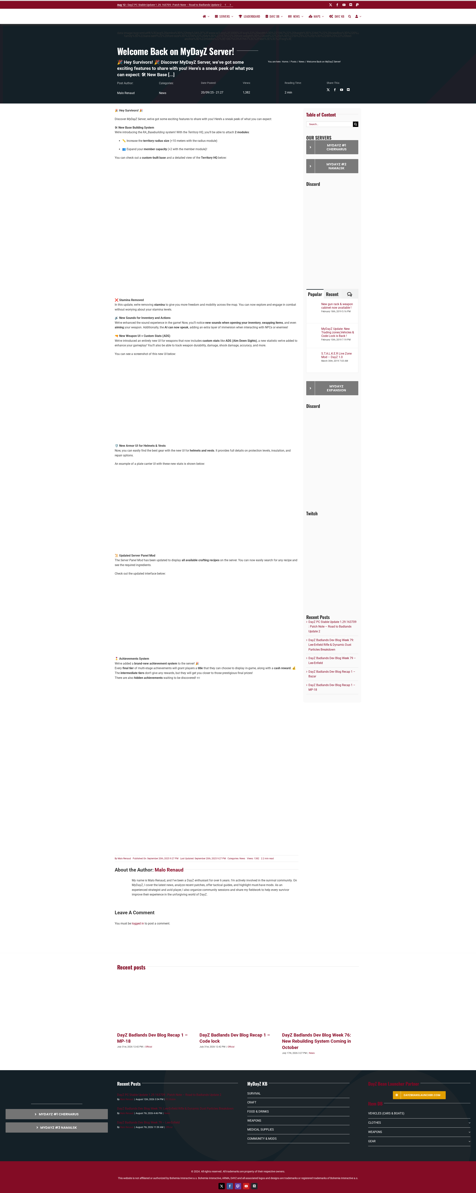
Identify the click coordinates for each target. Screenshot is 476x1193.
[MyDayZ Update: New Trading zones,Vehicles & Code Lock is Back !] (314, 329)
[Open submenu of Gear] (468, 1141)
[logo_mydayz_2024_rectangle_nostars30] (133, 15)
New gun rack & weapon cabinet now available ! (337, 305)
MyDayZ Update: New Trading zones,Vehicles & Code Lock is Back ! (337, 332)
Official (148, 1046)
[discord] (350, 4)
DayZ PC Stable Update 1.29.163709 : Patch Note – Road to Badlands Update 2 (169, 4)
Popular (315, 294)
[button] (349, 16)
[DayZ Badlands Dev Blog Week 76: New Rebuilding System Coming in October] (320, 1005)
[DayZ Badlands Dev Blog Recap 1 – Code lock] (238, 1005)
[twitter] (330, 4)
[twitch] (238, 1186)
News (162, 93)
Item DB (375, 1103)
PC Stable (171, 1099)
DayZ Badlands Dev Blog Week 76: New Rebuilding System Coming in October (316, 1041)
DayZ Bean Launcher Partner (393, 1083)
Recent (332, 294)
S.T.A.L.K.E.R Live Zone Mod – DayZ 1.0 (336, 355)
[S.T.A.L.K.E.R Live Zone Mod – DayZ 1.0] (314, 354)
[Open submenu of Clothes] (468, 1122)
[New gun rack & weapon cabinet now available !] (314, 304)
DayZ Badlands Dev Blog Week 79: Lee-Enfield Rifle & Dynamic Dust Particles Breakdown (331, 644)
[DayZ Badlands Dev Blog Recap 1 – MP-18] (155, 1005)
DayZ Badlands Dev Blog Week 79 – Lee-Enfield (148, 1122)
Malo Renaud (124, 858)
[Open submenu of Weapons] (468, 1132)
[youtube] (343, 4)
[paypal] (357, 4)
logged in (138, 923)
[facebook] (337, 4)
